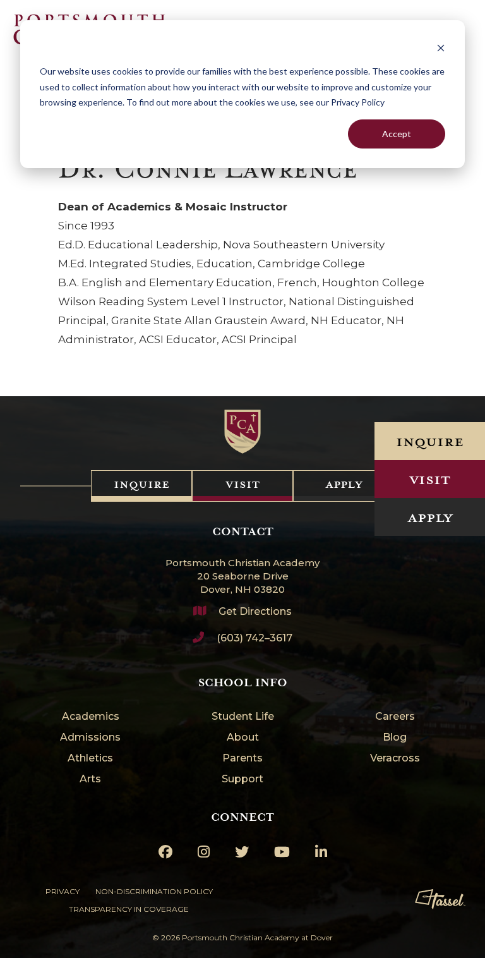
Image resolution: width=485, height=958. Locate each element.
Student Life (243, 717)
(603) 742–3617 (254, 638)
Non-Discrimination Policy (154, 891)
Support (242, 779)
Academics (90, 717)
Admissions (90, 737)
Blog (395, 737)
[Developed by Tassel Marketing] (440, 899)
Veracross (395, 758)
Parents (242, 758)
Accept (396, 133)
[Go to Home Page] (242, 431)
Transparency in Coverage (129, 909)
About (243, 737)
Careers (395, 717)
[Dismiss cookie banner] (440, 48)
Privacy (62, 891)
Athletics (90, 758)
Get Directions (255, 611)
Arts (90, 779)
